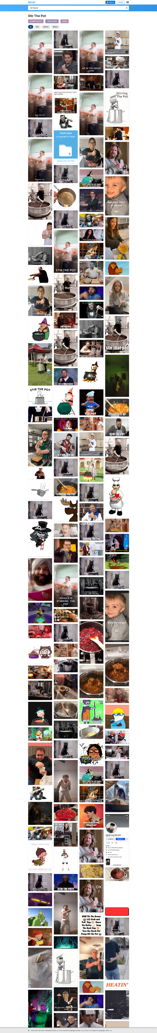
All (30, 27)
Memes (55, 27)
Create (111, 2)
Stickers (46, 27)
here (110, 1030)
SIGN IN (120, 2)
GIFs (37, 27)
